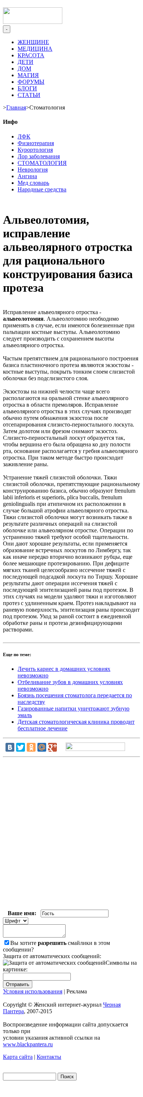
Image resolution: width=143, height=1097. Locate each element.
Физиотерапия (36, 143)
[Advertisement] (71, 835)
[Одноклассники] (31, 747)
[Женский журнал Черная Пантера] (32, 22)
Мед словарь (33, 183)
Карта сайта (18, 1057)
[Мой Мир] (41, 747)
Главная (16, 107)
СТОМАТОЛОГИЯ (42, 163)
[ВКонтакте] (10, 747)
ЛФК (24, 136)
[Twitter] (20, 747)
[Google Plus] (52, 747)
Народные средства (42, 189)
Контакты (49, 1057)
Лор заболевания (39, 156)
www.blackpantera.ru (28, 1044)
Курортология (35, 150)
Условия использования (32, 991)
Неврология (33, 169)
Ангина (27, 176)
